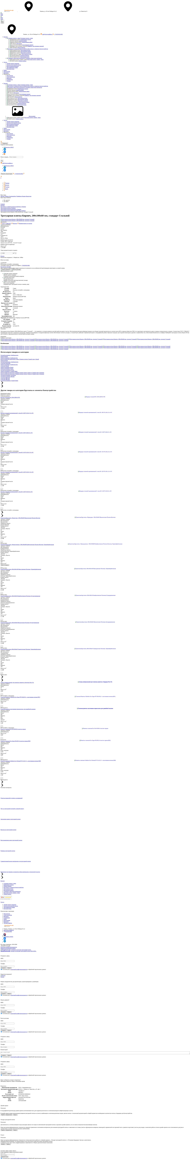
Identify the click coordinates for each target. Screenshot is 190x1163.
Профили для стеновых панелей (35, 46)
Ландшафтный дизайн (12, 67)
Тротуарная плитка (25, 50)
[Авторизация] (1, 180)
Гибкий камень (22, 61)
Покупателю (10, 75)
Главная (7, 183)
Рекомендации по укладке (25, 223)
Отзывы (9, 81)
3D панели (19, 43)
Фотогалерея (7, 71)
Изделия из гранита (26, 52)
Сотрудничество (11, 77)
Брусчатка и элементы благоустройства (38, 48)
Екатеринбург (12, 196)
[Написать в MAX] (9, 147)
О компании (10, 79)
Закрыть (15, 1114)
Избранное (4, 143)
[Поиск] (2, 161)
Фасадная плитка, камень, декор (35, 59)
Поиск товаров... (5, 157)
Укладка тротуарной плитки (14, 65)
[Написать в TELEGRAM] (2, 19)
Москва (2, 196)
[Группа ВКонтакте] (5, 152)
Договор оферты (8, 923)
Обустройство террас (27, 54)
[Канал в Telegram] (5, 168)
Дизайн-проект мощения (13, 63)
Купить (2, 256)
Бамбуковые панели (26, 39)
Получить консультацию (6, 173)
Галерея (7, 187)
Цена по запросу (5, 565)
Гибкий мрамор (23, 40)
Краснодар (28, 196)
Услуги (5, 62)
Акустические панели (27, 44)
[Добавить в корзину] (2, 411)
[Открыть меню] (2, 22)
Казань (24, 196)
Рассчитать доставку (6, 266)
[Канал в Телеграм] (5, 150)
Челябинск (19, 196)
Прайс (5, 70)
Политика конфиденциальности (9, 947)
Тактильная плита (24, 57)
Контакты (6, 73)
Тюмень (7, 196)
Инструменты (21, 47)
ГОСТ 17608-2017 (7, 223)
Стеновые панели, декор (26, 38)
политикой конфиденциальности (18, 969)
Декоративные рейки (27, 42)
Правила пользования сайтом (8, 948)
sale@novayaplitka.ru (47, 34)
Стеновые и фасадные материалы (33, 58)
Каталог (6, 36)
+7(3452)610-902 (58, 34)
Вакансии (9, 78)
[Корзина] (1, 141)
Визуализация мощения (13, 66)
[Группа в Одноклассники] (4, 154)
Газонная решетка (24, 55)
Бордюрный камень (26, 51)
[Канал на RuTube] (5, 935)
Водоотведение (10, 69)
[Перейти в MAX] (8, 936)
